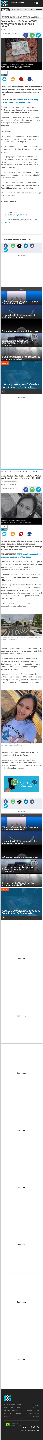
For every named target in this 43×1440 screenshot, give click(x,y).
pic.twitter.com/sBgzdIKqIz (16, 215)
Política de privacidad (33, 1410)
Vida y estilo (8, 1414)
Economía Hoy (9, 1404)
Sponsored (7, 1417)
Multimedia (17, 1414)
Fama (18, 1407)
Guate (6, 1407)
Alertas (35, 17)
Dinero (12, 1407)
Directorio (36, 1416)
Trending (15, 1410)
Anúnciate (36, 1405)
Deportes (7, 1410)
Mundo (35, 471)
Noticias (26, 17)
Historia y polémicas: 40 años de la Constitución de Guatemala (21, 385)
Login (12, 2)
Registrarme (19, 2)
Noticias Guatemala (11, 17)
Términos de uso (34, 1413)
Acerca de (36, 1408)
